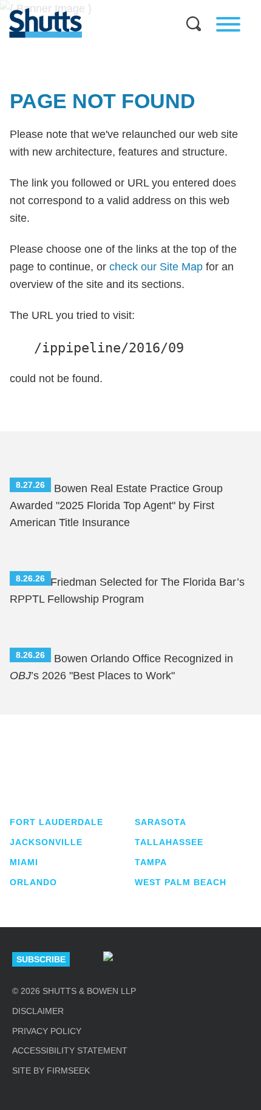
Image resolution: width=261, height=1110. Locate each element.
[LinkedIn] (152, 959)
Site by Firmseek (51, 1070)
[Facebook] (238, 959)
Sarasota (160, 822)
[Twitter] (195, 959)
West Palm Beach (180, 882)
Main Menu (121, 6)
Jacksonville (46, 842)
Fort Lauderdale (56, 822)
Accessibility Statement (69, 1050)
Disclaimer (38, 1011)
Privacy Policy (46, 1031)
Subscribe (41, 959)
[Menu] (228, 24)
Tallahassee (169, 842)
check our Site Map (156, 267)
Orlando (33, 882)
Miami (24, 862)
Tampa (151, 862)
